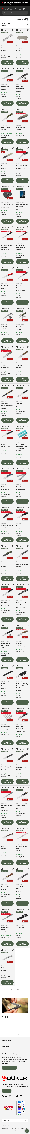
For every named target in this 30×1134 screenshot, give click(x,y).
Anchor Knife (20, 806)
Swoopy (3, 365)
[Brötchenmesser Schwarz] (7, 235)
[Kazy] (7, 155)
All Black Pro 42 (21, 767)
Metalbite (4, 48)
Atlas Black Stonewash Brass (7, 404)
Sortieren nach (6, 23)
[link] (6, 990)
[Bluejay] (7, 476)
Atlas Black (19, 404)
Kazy (2, 166)
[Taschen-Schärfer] (7, 194)
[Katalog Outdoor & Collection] (22, 194)
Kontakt (6, 1091)
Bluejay (3, 487)
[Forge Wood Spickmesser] (22, 235)
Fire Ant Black (5, 86)
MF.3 (17, 525)
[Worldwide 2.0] (7, 554)
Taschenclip (20, 927)
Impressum (17, 1130)
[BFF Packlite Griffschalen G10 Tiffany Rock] (22, 434)
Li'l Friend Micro (21, 127)
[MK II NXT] (22, 316)
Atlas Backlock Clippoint (21, 888)
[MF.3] (22, 515)
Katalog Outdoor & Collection (22, 205)
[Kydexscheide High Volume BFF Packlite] (22, 673)
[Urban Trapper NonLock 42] (7, 633)
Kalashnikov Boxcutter (20, 727)
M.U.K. (3, 846)
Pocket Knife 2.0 (21, 166)
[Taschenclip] (22, 917)
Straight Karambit (7, 525)
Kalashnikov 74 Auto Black (21, 604)
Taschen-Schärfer (7, 204)
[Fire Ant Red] (7, 275)
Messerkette (5, 726)
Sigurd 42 (4, 326)
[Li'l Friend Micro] (22, 117)
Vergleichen (19, 19)
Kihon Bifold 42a (6, 767)
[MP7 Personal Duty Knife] (7, 673)
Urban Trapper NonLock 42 (6, 644)
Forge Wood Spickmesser (20, 246)
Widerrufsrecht (5, 1130)
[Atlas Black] (22, 393)
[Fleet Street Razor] (22, 476)
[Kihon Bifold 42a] (7, 757)
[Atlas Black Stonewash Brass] (7, 393)
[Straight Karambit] (7, 515)
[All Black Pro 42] (22, 757)
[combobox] (15, 13)
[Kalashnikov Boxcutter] (22, 716)
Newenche (4, 603)
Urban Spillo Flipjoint (5, 928)
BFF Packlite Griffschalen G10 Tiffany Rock (21, 446)
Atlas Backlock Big (22, 564)
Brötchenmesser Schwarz (6, 246)
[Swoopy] (7, 355)
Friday (3, 444)
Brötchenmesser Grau (6, 806)
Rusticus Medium (7, 887)
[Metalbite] (7, 38)
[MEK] (7, 958)
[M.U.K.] (7, 836)
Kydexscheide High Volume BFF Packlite (22, 686)
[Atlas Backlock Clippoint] (22, 876)
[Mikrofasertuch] (22, 38)
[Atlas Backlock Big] (22, 554)
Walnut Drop (20, 365)
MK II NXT (19, 326)
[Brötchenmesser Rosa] (22, 836)
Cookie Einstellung (6, 1128)
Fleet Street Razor (22, 487)
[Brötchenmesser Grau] (7, 795)
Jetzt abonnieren (9, 1068)
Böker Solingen (9, 1126)
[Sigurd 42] (7, 316)
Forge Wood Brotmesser (20, 287)
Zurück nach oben (15, 1034)
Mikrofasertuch (21, 48)
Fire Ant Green (6, 127)
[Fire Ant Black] (7, 76)
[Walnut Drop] (22, 355)
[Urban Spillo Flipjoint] (7, 917)
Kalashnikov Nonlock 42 (20, 88)
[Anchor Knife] (22, 795)
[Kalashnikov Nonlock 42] (22, 76)
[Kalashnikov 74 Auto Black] (22, 592)
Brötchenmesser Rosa (22, 847)
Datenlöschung (15, 1128)
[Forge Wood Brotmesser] (22, 275)
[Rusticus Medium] (7, 876)
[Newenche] (7, 592)
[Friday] (7, 434)
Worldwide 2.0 (5, 564)
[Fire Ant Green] (7, 117)
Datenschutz (24, 1128)
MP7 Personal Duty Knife (5, 685)
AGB (12, 1130)
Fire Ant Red (5, 286)
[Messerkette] (7, 716)
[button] (24, 9)
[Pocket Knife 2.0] (22, 155)
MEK (2, 968)
